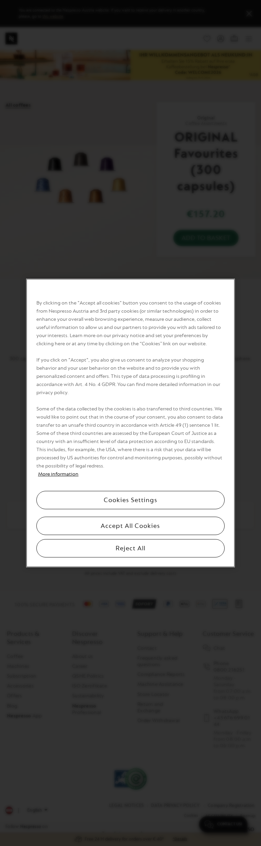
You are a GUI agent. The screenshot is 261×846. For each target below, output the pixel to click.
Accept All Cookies (130, 526)
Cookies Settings (130, 500)
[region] (130, 423)
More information (58, 474)
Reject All (130, 548)
